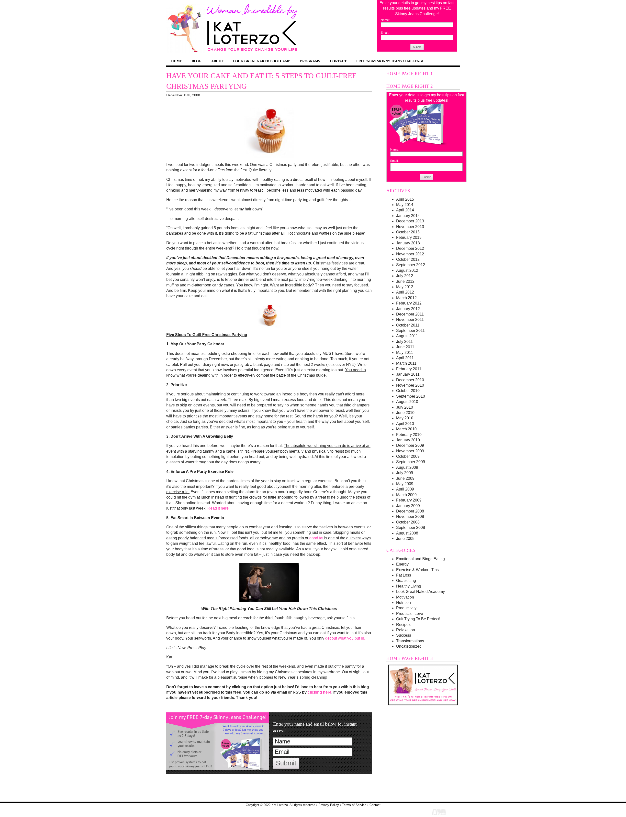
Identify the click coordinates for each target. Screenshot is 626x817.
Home (176, 61)
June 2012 (405, 281)
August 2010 (407, 402)
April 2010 (405, 424)
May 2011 (404, 352)
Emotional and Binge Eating (420, 559)
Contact (338, 61)
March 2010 (406, 429)
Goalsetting (406, 580)
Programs (310, 61)
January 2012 (408, 309)
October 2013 (408, 232)
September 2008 (410, 527)
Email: (385, 32)
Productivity (406, 608)
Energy (402, 564)
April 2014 (405, 210)
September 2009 (410, 462)
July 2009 (404, 473)
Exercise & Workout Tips (417, 570)
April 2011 (405, 358)
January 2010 (408, 440)
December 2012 (410, 248)
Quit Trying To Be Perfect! (418, 619)
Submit (417, 46)
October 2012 (408, 259)
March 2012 (406, 298)
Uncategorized (409, 646)
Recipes (403, 624)
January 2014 (408, 216)
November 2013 (410, 227)
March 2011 (406, 363)
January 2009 (408, 506)
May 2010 (404, 418)
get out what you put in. (345, 638)
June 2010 (405, 413)
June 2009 (405, 478)
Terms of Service (354, 805)
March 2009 (406, 495)
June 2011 (405, 347)
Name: (385, 20)
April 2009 (405, 489)
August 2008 (407, 533)
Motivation (405, 597)
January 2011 (408, 374)
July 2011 (404, 341)
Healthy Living (408, 586)
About (217, 61)
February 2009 (409, 500)
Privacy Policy (328, 805)
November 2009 (410, 451)
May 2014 (404, 205)
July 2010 (404, 407)
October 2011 (407, 325)
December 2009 (410, 445)
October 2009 (408, 456)
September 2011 (410, 330)
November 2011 (410, 319)
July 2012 (404, 276)
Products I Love (409, 613)
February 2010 (409, 435)
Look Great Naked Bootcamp (261, 61)
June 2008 (405, 538)
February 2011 (408, 369)
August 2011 (407, 336)
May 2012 (404, 287)
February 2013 (409, 237)
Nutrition (403, 602)
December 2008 (410, 511)
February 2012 (409, 303)
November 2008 (410, 516)
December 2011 (410, 314)
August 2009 (407, 467)
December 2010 (410, 380)
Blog (196, 61)
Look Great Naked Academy (420, 591)
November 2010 (410, 385)
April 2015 (405, 199)
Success (403, 635)
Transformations (410, 641)
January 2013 (408, 243)
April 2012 (405, 292)
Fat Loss (403, 575)
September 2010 (410, 396)
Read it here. (218, 508)
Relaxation (405, 630)
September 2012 (410, 265)
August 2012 (407, 270)
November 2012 (410, 254)
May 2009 (404, 484)
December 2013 (410, 221)
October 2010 (408, 391)
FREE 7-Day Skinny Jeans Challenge (390, 61)
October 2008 (408, 522)
